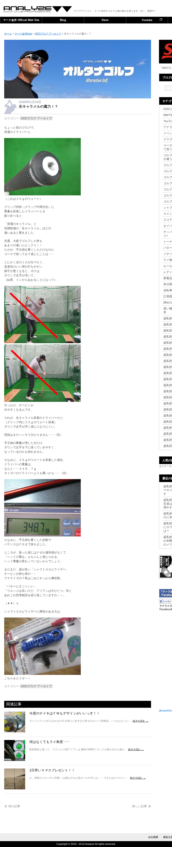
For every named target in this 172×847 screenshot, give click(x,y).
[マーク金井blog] (77, 97)
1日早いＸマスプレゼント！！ (52, 770)
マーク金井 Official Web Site (21, 20)
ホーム (8, 33)
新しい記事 (139, 806)
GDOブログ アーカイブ (36, 118)
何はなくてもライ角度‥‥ (49, 742)
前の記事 (14, 806)
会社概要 (153, 837)
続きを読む (141, 720)
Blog (63, 20)
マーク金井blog (38, 9)
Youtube (147, 20)
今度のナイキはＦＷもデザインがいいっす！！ (64, 713)
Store (105, 20)
